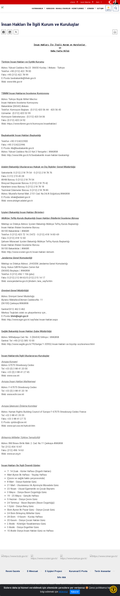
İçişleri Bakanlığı (85, 2)
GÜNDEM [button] (90, 8)
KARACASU (50, 8)
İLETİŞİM (100, 8)
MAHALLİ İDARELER (63, 8)
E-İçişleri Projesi (53, 571)
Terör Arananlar (103, 571)
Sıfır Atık (61, 577)
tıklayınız (63, 591)
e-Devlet (72, 2)
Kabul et (75, 592)
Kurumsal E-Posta (78, 571)
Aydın (97, 2)
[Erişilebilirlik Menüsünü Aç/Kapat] (113, 589)
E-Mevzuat (32, 571)
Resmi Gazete (13, 571)
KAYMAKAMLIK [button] (37, 8)
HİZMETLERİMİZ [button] (78, 8)
